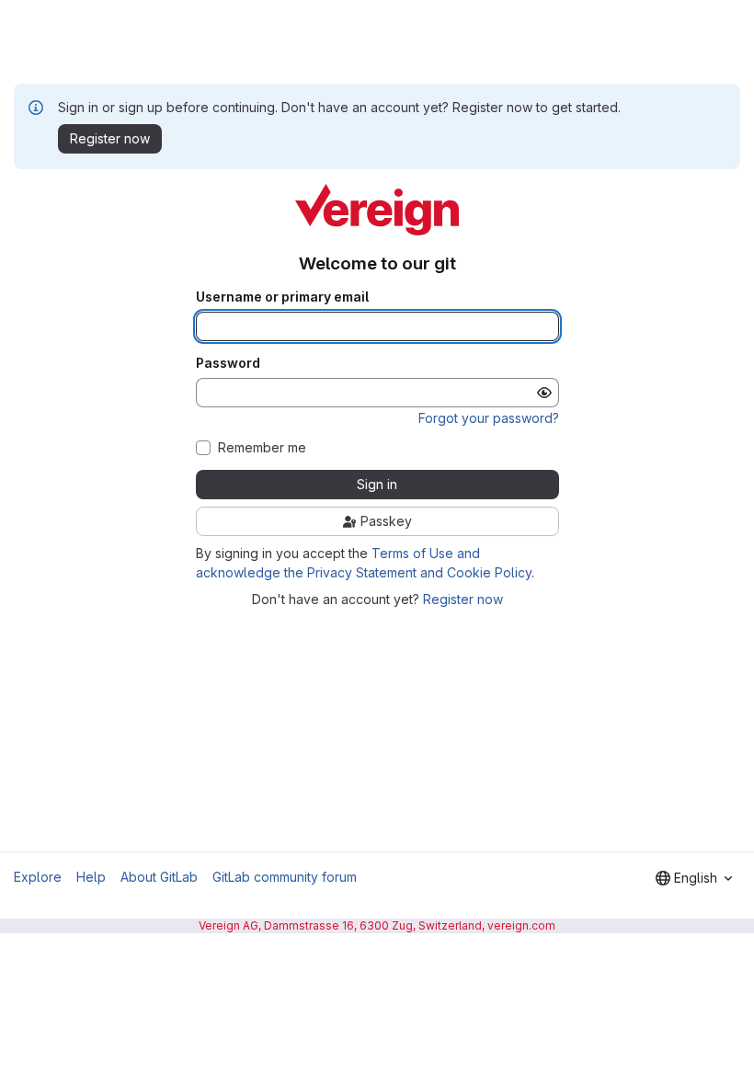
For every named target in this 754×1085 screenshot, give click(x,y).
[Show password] (544, 392)
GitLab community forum (284, 877)
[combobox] (693, 878)
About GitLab (159, 877)
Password (228, 363)
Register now (463, 599)
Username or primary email (282, 297)
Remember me (262, 447)
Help (91, 877)
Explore (38, 877)
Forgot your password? (488, 418)
